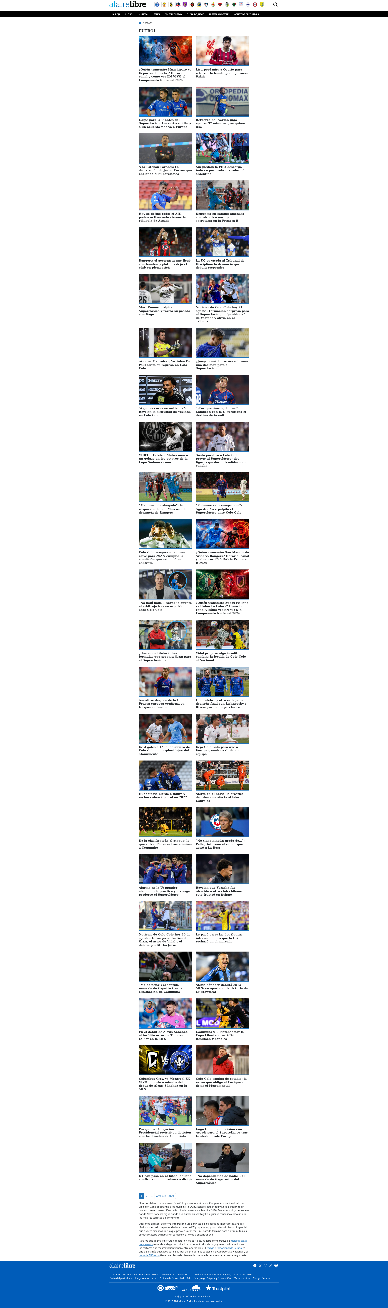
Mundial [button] (144, 14)
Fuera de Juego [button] (195, 14)
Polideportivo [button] (173, 14)
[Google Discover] (276, 1265)
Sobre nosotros (243, 1274)
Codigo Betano (261, 1278)
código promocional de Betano (224, 1248)
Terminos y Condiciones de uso (141, 1274)
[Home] (128, 4)
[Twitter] (260, 1265)
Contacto (114, 1274)
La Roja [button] (116, 14)
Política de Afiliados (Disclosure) (213, 1274)
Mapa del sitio (242, 1278)
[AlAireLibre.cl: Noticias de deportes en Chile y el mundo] (122, 1265)
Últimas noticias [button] (219, 14)
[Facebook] (255, 1265)
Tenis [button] (157, 14)
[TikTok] (270, 1265)
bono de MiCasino (149, 1255)
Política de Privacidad (171, 1278)
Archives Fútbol (165, 1196)
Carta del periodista (120, 1278)
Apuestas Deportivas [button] (246, 14)
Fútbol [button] (129, 14)
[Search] (275, 4)
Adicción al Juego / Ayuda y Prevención (209, 1278)
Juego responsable (145, 1278)
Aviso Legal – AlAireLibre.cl (177, 1274)
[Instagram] (265, 1265)
